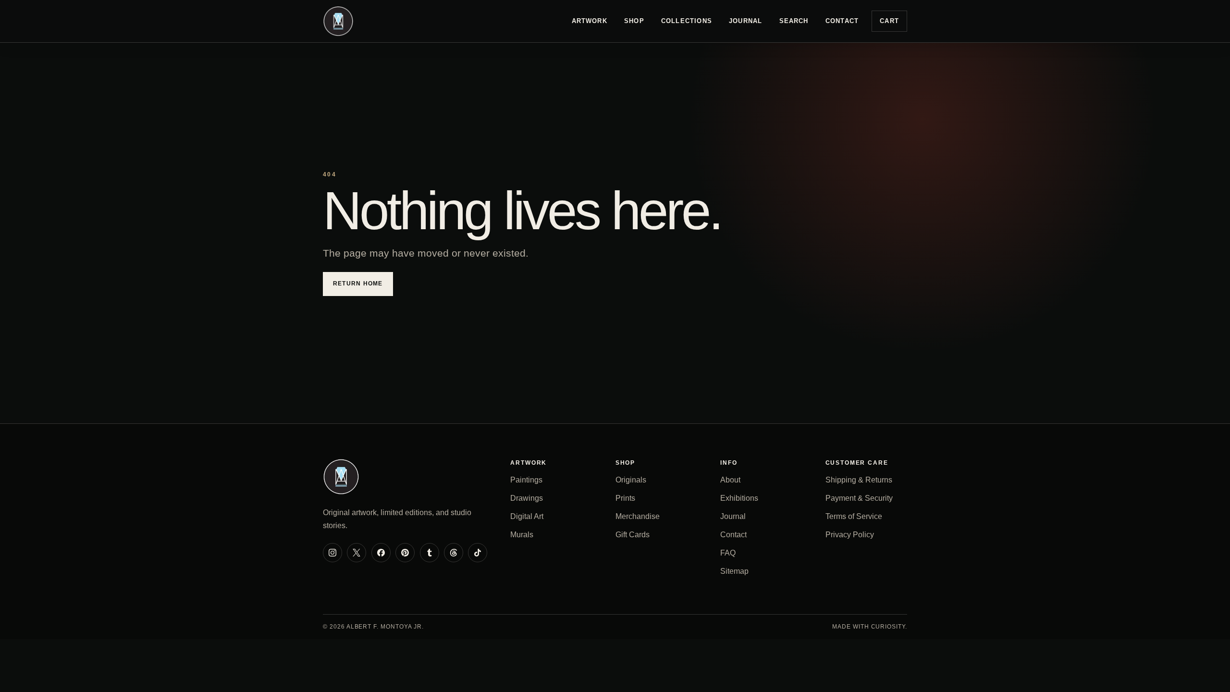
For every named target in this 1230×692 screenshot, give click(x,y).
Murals (521, 535)
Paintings (526, 480)
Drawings (526, 498)
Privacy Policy (849, 535)
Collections (686, 21)
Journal (745, 21)
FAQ (728, 553)
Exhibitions (739, 498)
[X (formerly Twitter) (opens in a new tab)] (356, 552)
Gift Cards (632, 535)
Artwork (589, 21)
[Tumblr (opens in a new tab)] (429, 552)
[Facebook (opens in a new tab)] (381, 552)
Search (794, 21)
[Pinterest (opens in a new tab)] (405, 552)
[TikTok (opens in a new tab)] (477, 552)
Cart (889, 21)
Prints (625, 498)
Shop (634, 21)
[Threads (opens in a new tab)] (453, 552)
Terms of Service (853, 516)
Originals (630, 480)
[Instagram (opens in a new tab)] (332, 552)
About (730, 480)
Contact (842, 21)
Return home (358, 283)
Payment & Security (859, 498)
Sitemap (734, 571)
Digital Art (526, 516)
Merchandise (637, 516)
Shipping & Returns (858, 480)
